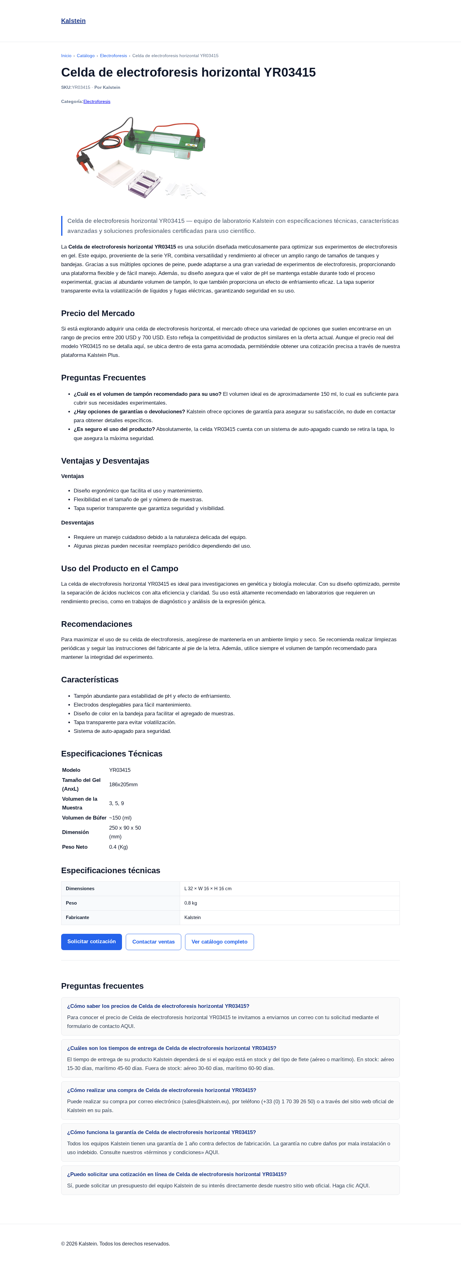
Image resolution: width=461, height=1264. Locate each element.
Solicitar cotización (91, 941)
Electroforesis (96, 101)
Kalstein (73, 20)
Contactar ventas (153, 942)
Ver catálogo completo (219, 942)
